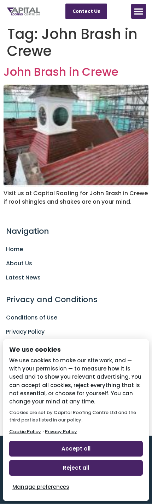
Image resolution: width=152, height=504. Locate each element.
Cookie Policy (25, 431)
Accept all (76, 448)
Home (14, 249)
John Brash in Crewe (61, 72)
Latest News (23, 277)
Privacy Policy (25, 332)
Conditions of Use (31, 317)
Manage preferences (40, 487)
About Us (19, 263)
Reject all (76, 467)
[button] (138, 11)
